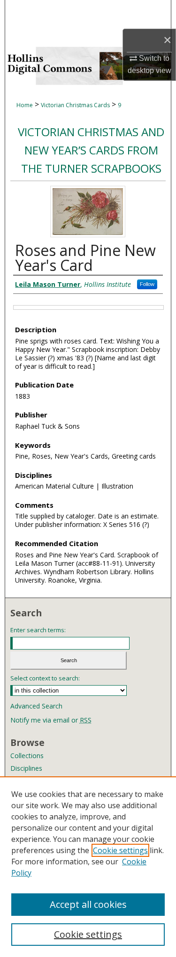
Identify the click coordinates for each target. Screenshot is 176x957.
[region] (88, 866)
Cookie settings (120, 850)
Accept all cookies (88, 904)
